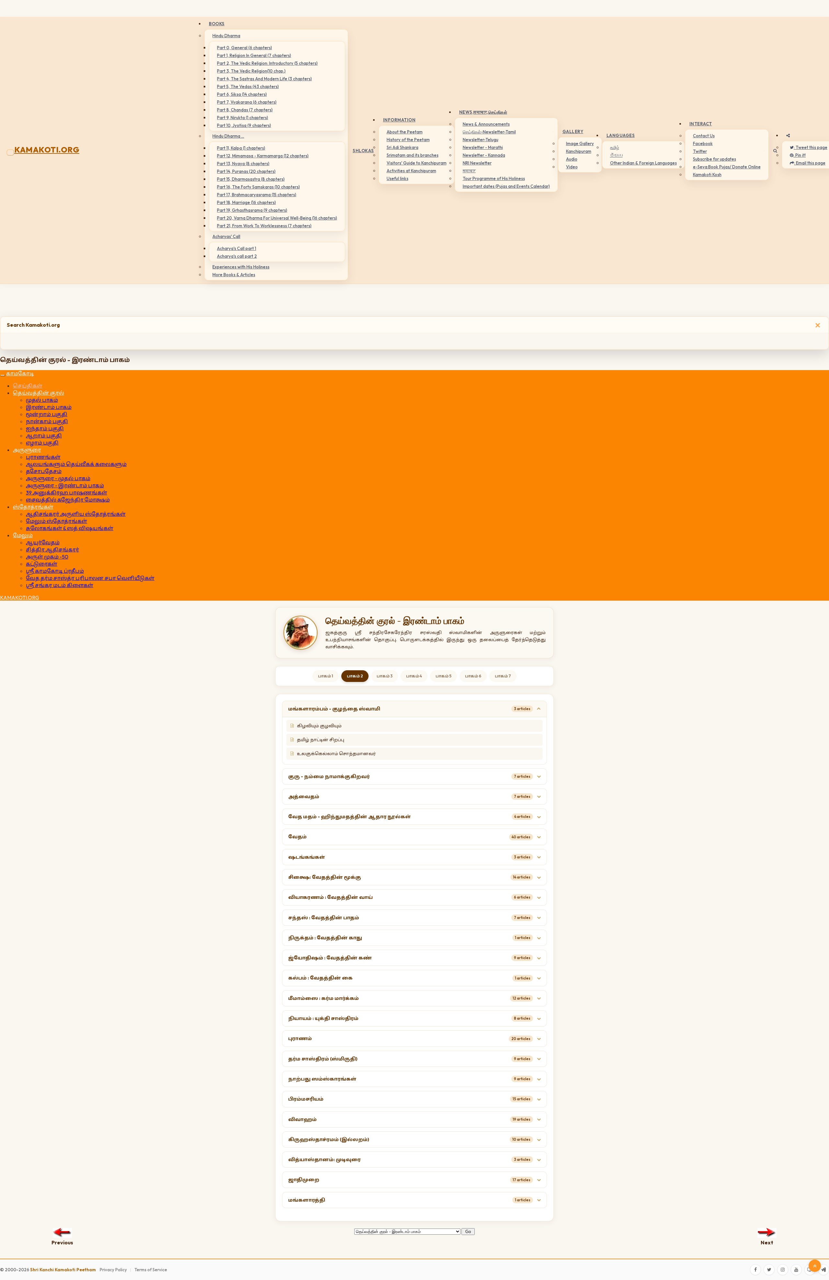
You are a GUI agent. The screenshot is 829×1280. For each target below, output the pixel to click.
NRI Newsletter (477, 162)
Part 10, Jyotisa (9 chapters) (244, 125)
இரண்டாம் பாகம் (49, 407)
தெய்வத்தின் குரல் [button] (38, 393)
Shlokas (363, 150)
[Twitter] (769, 1269)
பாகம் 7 (503, 675)
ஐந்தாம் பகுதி (45, 428)
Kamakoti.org (46, 149)
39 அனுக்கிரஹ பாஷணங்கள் (66, 492)
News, (483, 112)
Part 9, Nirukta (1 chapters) (242, 117)
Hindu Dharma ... (228, 136)
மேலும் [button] (23, 535)
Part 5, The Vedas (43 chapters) (248, 86)
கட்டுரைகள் (41, 564)
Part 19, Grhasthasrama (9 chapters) (252, 210)
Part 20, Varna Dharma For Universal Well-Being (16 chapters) (277, 218)
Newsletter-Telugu (480, 139)
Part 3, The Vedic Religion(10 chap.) (251, 71)
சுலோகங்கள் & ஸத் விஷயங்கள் (69, 528)
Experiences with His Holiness (240, 266)
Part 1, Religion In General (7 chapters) (254, 55)
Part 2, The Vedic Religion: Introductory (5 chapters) (267, 63)
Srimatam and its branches (412, 155)
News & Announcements (486, 124)
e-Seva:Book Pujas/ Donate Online (727, 166)
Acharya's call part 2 (237, 256)
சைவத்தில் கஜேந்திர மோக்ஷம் (68, 499)
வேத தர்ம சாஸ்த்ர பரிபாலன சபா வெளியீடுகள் (90, 578)
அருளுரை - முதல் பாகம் (58, 478)
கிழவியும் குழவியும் (319, 726)
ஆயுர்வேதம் (43, 542)
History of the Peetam (408, 139)
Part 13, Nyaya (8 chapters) (243, 163)
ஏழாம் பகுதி (42, 442)
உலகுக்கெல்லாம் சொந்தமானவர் (336, 753)
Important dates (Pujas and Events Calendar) (506, 186)
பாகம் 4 (414, 675)
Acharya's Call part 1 (236, 248)
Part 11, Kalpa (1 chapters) (241, 148)
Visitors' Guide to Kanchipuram (417, 162)
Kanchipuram (578, 151)
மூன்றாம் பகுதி (46, 414)
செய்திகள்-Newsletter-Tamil (489, 131)
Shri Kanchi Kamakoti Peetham (63, 1270)
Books (217, 23)
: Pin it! (799, 155)
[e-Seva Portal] (823, 1269)
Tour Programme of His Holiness (494, 178)
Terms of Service (150, 1269)
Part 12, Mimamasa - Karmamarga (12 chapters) (263, 155)
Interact (700, 123)
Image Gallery (580, 143)
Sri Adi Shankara (402, 147)
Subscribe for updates (714, 159)
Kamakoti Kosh (707, 174)
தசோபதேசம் (44, 471)
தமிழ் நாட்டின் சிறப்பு (320, 739)
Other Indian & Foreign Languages (643, 162)
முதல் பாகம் (42, 400)
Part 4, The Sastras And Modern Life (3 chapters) (264, 78)
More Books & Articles (233, 274)
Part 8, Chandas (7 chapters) (245, 109)
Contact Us (704, 135)
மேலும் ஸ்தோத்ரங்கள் (56, 521)
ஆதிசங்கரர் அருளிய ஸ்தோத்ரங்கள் (76, 514)
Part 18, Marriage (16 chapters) (246, 202)
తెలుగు (616, 155)
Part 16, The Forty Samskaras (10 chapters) (258, 186)
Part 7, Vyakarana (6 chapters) (247, 102)
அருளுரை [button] (27, 450)
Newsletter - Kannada (484, 155)
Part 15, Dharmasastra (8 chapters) (251, 179)
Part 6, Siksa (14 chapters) (242, 94)
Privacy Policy (113, 1269)
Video (572, 166)
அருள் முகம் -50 (47, 556)
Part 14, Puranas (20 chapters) (246, 171)
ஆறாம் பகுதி (44, 435)
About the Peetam (405, 131)
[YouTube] (796, 1269)
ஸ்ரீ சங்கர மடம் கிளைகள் (59, 585)
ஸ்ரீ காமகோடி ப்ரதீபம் (55, 571)
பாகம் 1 (325, 675)
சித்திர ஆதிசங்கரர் (52, 549)
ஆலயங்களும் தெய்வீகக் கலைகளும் (76, 464)
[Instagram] (782, 1269)
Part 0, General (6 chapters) (244, 47)
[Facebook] (755, 1269)
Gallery (573, 131)
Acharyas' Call (226, 236)
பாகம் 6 (473, 675)
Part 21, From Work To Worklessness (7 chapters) (264, 225)
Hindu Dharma (226, 35)
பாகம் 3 (384, 675)
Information (399, 119)
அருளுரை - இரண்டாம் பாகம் (65, 485)
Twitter (700, 151)
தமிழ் (614, 147)
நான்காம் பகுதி (47, 421)
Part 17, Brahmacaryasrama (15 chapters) (256, 194)
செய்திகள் (27, 385)
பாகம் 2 (355, 675)
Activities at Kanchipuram (411, 170)
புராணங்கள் (43, 457)
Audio (571, 159)
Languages (621, 135)
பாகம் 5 (443, 675)
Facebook (703, 143)
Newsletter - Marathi (483, 147)
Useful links (397, 178)
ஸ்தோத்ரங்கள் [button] (33, 507)
